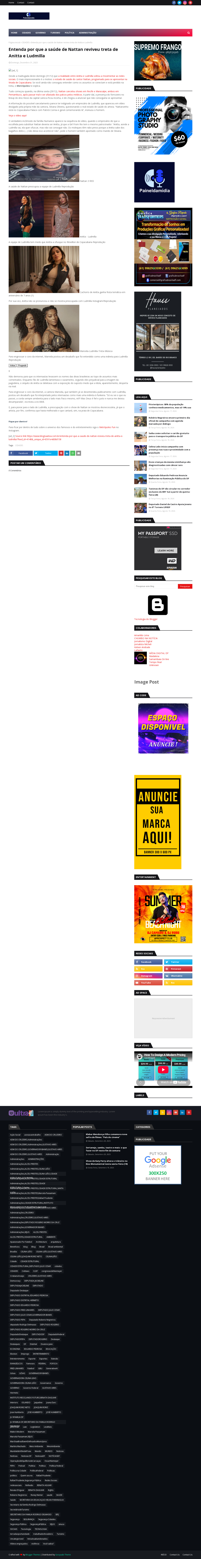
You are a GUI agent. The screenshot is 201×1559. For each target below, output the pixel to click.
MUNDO (48, 1451)
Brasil (41, 1246)
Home (11, 2)
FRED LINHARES (17, 1368)
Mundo (38, 1451)
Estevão (54, 1358)
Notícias (13, 1456)
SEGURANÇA (28, 1519)
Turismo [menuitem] (55, 32)
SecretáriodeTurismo (19, 1509)
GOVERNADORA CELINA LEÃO (23, 1383)
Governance (45, 1383)
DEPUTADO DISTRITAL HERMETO (24, 1300)
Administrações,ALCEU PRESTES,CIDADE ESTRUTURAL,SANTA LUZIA (36, 1188)
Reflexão (29, 1485)
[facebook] (174, 3)
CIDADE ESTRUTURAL (30, 1261)
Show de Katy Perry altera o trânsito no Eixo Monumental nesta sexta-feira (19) (107, 1162)
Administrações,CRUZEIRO (22, 1212)
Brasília (13, 1251)
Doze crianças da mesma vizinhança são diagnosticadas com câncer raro (170, 464)
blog (25, 1246)
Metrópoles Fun (107, 427)
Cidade (13, 1261)
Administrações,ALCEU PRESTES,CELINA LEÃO (30, 1169)
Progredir (22, 365)
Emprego (25, 1354)
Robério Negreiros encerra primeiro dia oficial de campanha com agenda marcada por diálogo (169, 420)
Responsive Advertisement (163, 1018)
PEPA (12, 1465)
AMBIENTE (50, 1237)
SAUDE (59, 1495)
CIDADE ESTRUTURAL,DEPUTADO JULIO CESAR (30, 1266)
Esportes (43, 1358)
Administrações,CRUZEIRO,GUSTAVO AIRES (29, 1217)
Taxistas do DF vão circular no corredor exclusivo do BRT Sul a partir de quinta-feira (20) (169, 491)
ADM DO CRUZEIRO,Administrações (26, 1139)
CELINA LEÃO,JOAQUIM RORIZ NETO (26, 1256)
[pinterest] (190, 3)
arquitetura (56, 1242)
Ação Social (15, 1134)
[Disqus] (69, 583)
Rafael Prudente (43, 1475)
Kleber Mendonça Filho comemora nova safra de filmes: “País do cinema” (106, 1136)
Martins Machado (18, 1446)
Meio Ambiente (36, 1446)
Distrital (33, 1344)
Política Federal (56, 1465)
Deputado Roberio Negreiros (42, 1319)
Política (42, 1465)
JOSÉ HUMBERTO (53, 1412)
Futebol (30, 1368)
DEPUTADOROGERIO (38, 1339)
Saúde (13, 1500)
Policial (22, 1465)
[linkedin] (182, 1112)
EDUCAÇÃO (51, 1349)
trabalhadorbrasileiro (43, 1534)
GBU (40, 1368)
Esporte (32, 1358)
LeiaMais (48, 1427)
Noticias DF (26, 1456)
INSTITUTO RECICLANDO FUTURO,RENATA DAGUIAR (33, 1397)
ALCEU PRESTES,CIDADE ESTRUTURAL (26, 1237)
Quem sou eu (27, 1475)
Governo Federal (30, 1388)
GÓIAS (22, 1373)
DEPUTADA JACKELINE (33, 1280)
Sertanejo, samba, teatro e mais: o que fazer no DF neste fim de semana (106, 1149)
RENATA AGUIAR (44, 1485)
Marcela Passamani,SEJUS (21, 1436)
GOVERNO (14, 1388)
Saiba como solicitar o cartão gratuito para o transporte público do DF (169, 435)
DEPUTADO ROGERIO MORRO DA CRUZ (27, 1329)
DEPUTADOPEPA (17, 1339)
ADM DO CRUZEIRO (53, 1134)
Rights (50, 1490)
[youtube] (148, 982)
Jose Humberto (17, 1412)
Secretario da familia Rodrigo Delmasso (28, 1504)
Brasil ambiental (55, 1246)
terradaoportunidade (20, 1534)
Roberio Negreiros (18, 1495)
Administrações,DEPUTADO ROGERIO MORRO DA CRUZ (35, 1222)
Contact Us (174, 1554)
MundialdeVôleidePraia (20, 1451)
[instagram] (185, 3)
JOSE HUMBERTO (35, 1412)
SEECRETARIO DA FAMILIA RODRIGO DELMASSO (31, 1514)
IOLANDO (26, 1402)
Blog (33, 1246)
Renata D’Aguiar (17, 1490)
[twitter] (179, 3)
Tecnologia (26, 1529)
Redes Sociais (51, 1480)
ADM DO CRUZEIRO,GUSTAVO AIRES (26, 1154)
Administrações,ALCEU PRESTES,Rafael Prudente (31, 1198)
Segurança (14, 1519)
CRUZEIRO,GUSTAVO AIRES (40, 1276)
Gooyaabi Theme (63, 1554)
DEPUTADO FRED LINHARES (22, 1310)
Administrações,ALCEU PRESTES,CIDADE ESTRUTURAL (33, 1178)
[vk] (178, 975)
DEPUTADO (38, 1285)
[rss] (148, 969)
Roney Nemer (37, 1495)
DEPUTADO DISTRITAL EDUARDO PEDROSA (29, 1295)
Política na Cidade (18, 1470)
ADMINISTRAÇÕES (36, 1159)
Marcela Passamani (36, 1431)
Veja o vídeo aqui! (18, 115)
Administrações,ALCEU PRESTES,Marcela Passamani (33, 1193)
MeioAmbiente (53, 1446)
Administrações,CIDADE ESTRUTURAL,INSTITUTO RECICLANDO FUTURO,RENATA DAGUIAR (31, 1203)
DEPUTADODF (38, 1334)
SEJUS (52, 1524)
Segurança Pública (18, 1524)
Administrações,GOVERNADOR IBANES (27, 1227)
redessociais (16, 1485)
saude (49, 1495)
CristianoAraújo (17, 1276)
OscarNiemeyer (52, 1461)
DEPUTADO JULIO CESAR (49, 1310)
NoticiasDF (40, 1456)
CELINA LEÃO (26, 1251)
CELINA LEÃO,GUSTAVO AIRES (49, 1251)
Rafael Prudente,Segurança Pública (25, 1480)
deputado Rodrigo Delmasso (23, 1324)
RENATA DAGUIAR (36, 1490)
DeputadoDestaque (19, 1334)
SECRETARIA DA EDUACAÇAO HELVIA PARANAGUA (42, 1500)
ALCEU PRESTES (40, 1232)
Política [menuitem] (69, 32)
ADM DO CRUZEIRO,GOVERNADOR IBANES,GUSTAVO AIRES (36, 1149)
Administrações (17, 1159)
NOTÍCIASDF (54, 1456)
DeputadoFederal (56, 1334)
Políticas (51, 1470)
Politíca (32, 1465)
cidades (58, 1266)
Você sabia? (48, 1543)
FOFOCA (53, 1363)
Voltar (12, 365)
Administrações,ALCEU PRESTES (24, 1164)
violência (35, 1543)
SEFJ (57, 1514)
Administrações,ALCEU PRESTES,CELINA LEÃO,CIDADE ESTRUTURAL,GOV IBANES (33, 1174)
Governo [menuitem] (40, 32)
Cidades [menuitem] (26, 32)
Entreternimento (17, 1358)
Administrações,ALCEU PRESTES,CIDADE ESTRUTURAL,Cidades (27, 1184)
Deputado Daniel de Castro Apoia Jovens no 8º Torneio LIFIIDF (170, 506)
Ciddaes (25, 1271)
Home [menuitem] (14, 32)
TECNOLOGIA (41, 1529)
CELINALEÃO (51, 1256)
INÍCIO (164, 1554)
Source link (21, 436)
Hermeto (14, 1392)
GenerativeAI (52, 1368)
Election (13, 1354)
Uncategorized (16, 1538)
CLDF (35, 1271)
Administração (52, 1154)
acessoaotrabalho (32, 1134)
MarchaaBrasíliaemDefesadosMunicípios (28, 1441)
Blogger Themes (33, 1554)
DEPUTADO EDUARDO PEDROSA (24, 1305)
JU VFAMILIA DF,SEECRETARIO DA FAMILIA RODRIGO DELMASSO (32, 1422)
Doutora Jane (47, 1344)
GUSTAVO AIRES (49, 1388)
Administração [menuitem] (87, 32)
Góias (12, 1373)
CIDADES (25, 42)
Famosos (30, 1363)
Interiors (14, 1402)
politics (13, 1475)
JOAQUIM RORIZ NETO (20, 1407)
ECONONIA (15, 1349)
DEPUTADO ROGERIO (49, 1324)
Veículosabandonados (37, 1538)
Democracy (15, 1280)
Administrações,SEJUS (19, 1232)
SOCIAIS (13, 1529)
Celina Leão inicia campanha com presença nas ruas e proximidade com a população (169, 449)
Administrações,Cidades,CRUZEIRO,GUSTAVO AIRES (33, 1207)
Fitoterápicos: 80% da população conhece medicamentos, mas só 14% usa (170, 406)
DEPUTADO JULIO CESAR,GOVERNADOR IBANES (31, 1315)
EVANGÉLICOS (16, 1363)
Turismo (60, 1534)
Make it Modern (17, 1431)
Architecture (41, 1242)
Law (25, 1427)
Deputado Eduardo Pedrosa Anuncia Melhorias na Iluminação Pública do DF (169, 477)
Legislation (35, 1427)
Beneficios (14, 1246)
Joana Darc (51, 1402)
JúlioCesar (14, 1427)
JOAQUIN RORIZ (41, 1407)
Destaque (55, 1339)
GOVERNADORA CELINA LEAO (23, 1378)
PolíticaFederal (36, 1470)
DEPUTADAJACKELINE (19, 1285)
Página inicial (14, 42)
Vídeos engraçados (18, 1543)
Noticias (60, 1451)
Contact (20, 2)
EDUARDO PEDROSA (33, 1349)
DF (25, 1344)
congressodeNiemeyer (52, 1271)
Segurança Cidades (46, 1519)
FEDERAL (42, 1363)
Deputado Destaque (19, 1290)
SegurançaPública (38, 1524)
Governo (59, 1383)
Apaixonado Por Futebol (21, 1242)
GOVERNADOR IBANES (39, 1373)
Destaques (15, 1344)
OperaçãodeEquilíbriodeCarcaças (25, 1461)
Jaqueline (38, 1402)
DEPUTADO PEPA (17, 1319)
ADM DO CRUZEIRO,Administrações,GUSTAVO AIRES (33, 1144)
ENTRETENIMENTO (41, 1354)
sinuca (61, 1524)
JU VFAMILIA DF (16, 1417)
